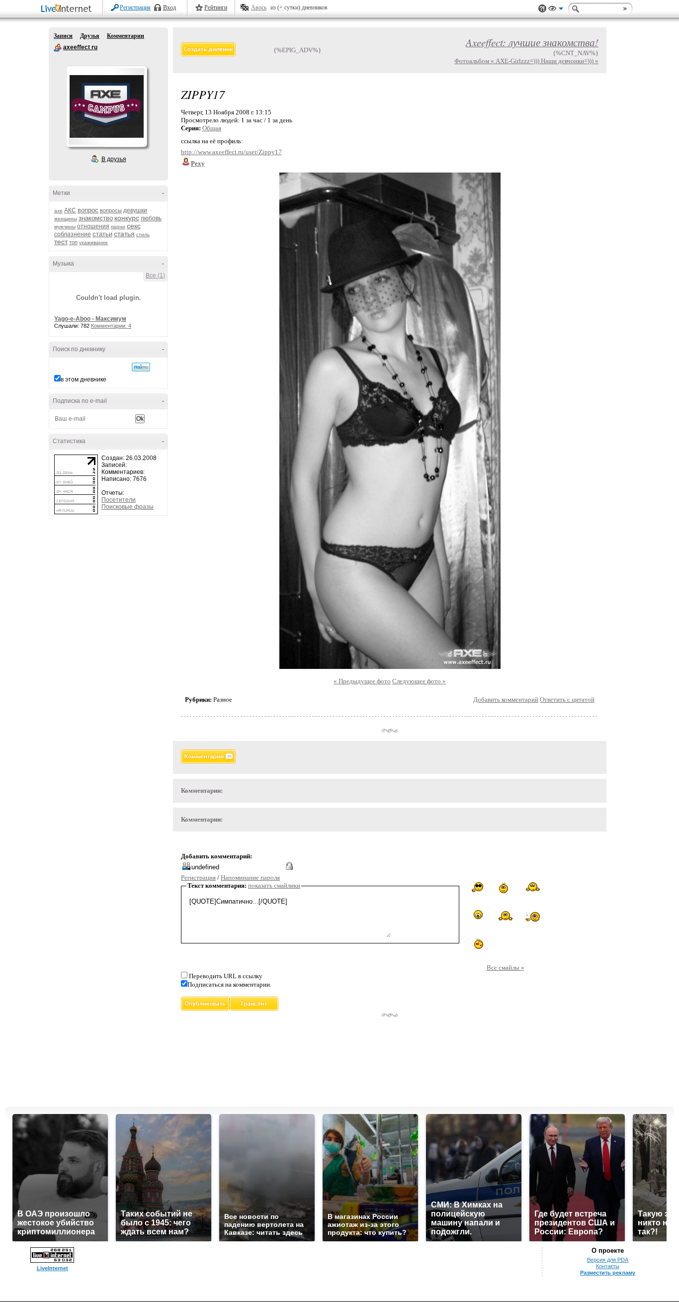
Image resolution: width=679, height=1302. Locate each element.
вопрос (88, 210)
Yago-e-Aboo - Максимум (90, 318)
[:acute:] (505, 888)
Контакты (607, 1266)
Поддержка (542, 8)
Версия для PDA (607, 1260)
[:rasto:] (532, 916)
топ (73, 242)
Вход (169, 7)
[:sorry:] (478, 914)
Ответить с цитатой (567, 699)
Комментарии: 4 (111, 326)
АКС (70, 210)
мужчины (65, 226)
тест (61, 242)
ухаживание (93, 242)
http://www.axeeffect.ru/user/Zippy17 (231, 152)
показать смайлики (274, 885)
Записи (63, 35)
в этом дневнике (83, 379)
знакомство (96, 218)
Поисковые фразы (127, 506)
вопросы (111, 210)
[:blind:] (478, 887)
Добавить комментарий (505, 699)
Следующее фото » (419, 681)
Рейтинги (215, 7)
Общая (211, 128)
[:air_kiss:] (478, 942)
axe (58, 210)
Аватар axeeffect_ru (106, 106)
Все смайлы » (505, 967)
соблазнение (72, 234)
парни (118, 226)
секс (134, 226)
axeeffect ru (58, 48)
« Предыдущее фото (362, 681)
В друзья (113, 159)
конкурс (126, 218)
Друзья (89, 35)
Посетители (118, 499)
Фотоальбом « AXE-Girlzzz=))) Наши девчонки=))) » (526, 61)
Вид (555, 10)
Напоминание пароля (250, 877)
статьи (102, 234)
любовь (151, 218)
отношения (93, 226)
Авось (258, 7)
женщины (65, 218)
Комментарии (125, 35)
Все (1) (155, 275)
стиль (143, 234)
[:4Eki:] (505, 915)
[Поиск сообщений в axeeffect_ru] (141, 367)
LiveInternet (68, 9)
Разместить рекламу (607, 1273)
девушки (135, 210)
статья (124, 234)
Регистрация (135, 7)
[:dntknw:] (532, 887)
